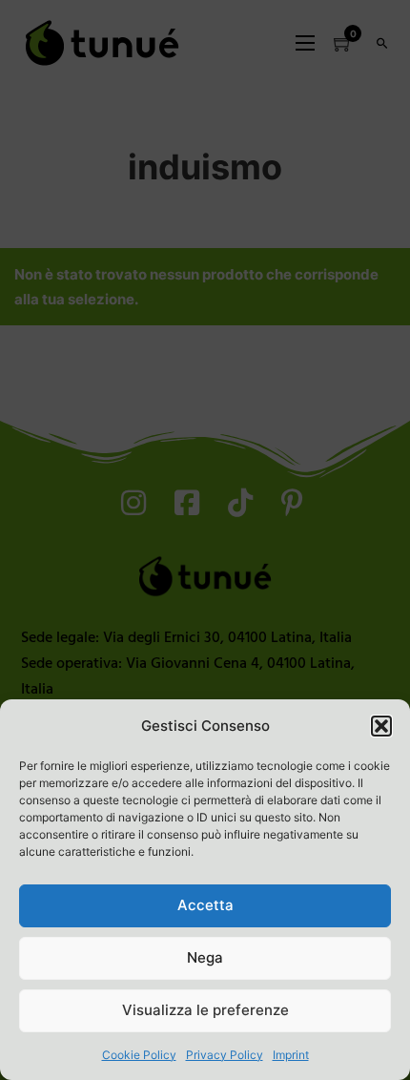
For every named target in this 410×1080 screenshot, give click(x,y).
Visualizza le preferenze (205, 1010)
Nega (205, 957)
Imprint (291, 1055)
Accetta (205, 905)
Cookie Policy (139, 1055)
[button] (381, 726)
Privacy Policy (224, 1055)
